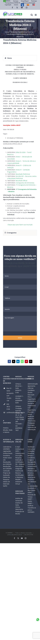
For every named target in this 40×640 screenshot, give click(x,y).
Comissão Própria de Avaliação (6, 473)
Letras (30, 414)
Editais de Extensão (6, 483)
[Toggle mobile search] (32, 15)
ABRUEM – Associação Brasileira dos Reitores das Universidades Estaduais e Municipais (32, 482)
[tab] (20, 58)
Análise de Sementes (19, 499)
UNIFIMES (10, 533)
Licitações (31, 451)
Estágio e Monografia (31, 461)
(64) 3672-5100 (8, 406)
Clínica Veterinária (19, 508)
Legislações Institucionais (7, 452)
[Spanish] (28, 4)
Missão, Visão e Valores (7, 431)
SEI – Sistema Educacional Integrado (19, 466)
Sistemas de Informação (32, 428)
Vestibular (31, 447)
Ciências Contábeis (31, 389)
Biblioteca (31, 469)
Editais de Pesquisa (6, 478)
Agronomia (31, 386)
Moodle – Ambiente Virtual (18, 481)
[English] (34, 4)
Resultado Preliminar (23, 174)
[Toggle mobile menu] (36, 15)
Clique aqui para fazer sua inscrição (20, 225)
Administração (32, 384)
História (5, 428)
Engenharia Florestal (32, 411)
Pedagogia (31, 423)
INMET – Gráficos (30, 504)
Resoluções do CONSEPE (7, 467)
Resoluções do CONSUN (7, 463)
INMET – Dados (30, 500)
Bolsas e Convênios (31, 457)
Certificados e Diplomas (19, 476)
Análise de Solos (19, 504)
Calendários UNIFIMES (7, 448)
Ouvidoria (6, 455)
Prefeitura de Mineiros (32, 472)
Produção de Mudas (19, 512)
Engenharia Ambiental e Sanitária (32, 401)
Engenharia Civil (32, 407)
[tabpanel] (20, 146)
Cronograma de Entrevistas (25, 183)
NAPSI (5, 486)
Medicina (31, 416)
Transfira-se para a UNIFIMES (32, 510)
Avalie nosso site (7, 459)
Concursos (31, 449)
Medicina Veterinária (31, 420)
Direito (30, 392)
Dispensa (31, 453)
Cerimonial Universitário (32, 465)
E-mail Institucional (19, 448)
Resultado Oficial (21, 181)
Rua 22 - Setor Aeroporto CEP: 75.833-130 (9, 394)
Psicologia (31, 425)
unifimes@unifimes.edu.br (9, 412)
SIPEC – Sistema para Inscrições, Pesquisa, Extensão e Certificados (19, 456)
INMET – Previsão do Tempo (32, 495)
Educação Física (31, 396)
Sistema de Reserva (19, 472)
